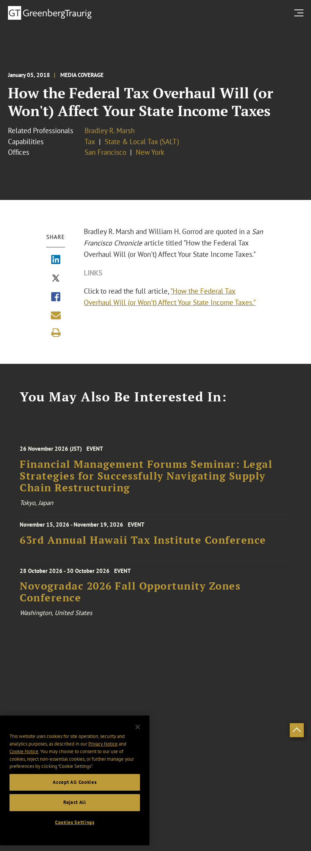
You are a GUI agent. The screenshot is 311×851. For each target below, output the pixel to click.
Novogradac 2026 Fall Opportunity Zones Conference (130, 592)
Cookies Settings (74, 822)
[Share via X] (55, 279)
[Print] (55, 333)
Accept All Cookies (74, 782)
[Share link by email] (56, 315)
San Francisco (105, 152)
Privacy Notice (103, 744)
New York (150, 152)
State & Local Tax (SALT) (142, 141)
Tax (90, 141)
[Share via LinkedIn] (55, 260)
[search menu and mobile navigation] (300, 12)
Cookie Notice (23, 751)
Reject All (74, 802)
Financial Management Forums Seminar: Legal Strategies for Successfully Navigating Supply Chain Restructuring (146, 476)
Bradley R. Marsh (110, 130)
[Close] (137, 727)
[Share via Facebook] (55, 297)
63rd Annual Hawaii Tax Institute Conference (143, 540)
